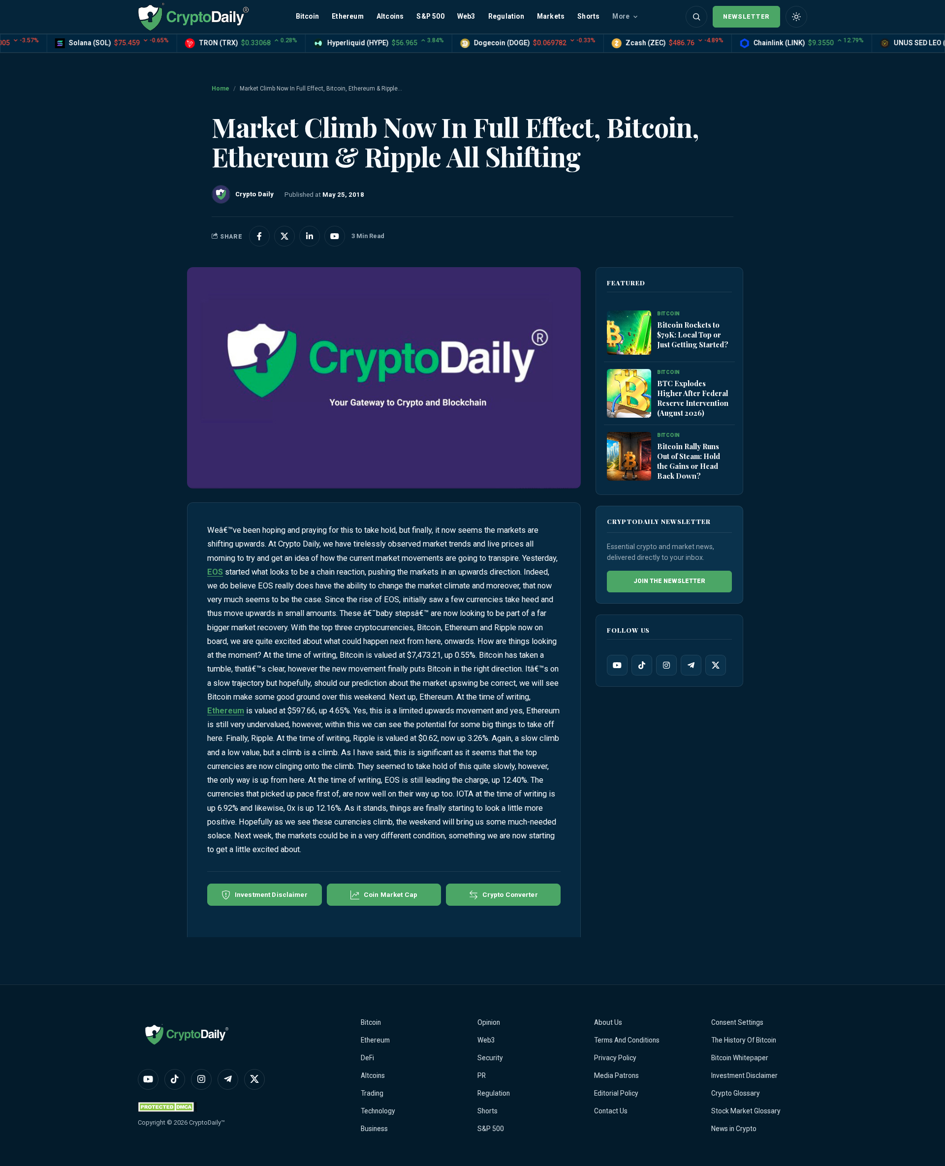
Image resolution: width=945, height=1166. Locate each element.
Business (374, 1129)
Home (220, 88)
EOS (215, 572)
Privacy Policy (615, 1058)
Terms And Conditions (627, 1040)
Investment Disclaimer (744, 1075)
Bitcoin (307, 16)
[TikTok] (641, 665)
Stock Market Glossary (746, 1111)
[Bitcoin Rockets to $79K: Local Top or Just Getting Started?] (629, 333)
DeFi (367, 1058)
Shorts (588, 16)
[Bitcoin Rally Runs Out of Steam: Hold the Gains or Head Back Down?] (629, 456)
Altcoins (390, 16)
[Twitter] (715, 665)
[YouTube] (617, 665)
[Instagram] (666, 665)
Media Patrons (616, 1075)
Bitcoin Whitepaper (739, 1058)
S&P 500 (430, 16)
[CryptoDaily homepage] (193, 16)
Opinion (488, 1022)
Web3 (466, 16)
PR (481, 1075)
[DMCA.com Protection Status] (167, 1107)
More (621, 16)
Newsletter (746, 16)
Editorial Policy (616, 1093)
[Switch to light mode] (796, 17)
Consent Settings (737, 1022)
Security (490, 1058)
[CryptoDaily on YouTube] (334, 236)
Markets (551, 16)
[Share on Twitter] (284, 236)
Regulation (506, 16)
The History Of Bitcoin (743, 1040)
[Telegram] (691, 665)
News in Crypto (733, 1129)
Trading (372, 1093)
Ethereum (348, 16)
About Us (608, 1022)
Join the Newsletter (669, 581)
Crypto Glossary (735, 1093)
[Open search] (696, 17)
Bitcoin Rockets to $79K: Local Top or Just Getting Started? (692, 334)
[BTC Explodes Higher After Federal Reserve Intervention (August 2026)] (629, 393)
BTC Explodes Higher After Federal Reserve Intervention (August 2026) (692, 398)
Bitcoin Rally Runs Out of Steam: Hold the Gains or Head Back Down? (688, 461)
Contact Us (611, 1111)
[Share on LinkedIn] (309, 236)
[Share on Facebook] (259, 236)
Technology (378, 1111)
